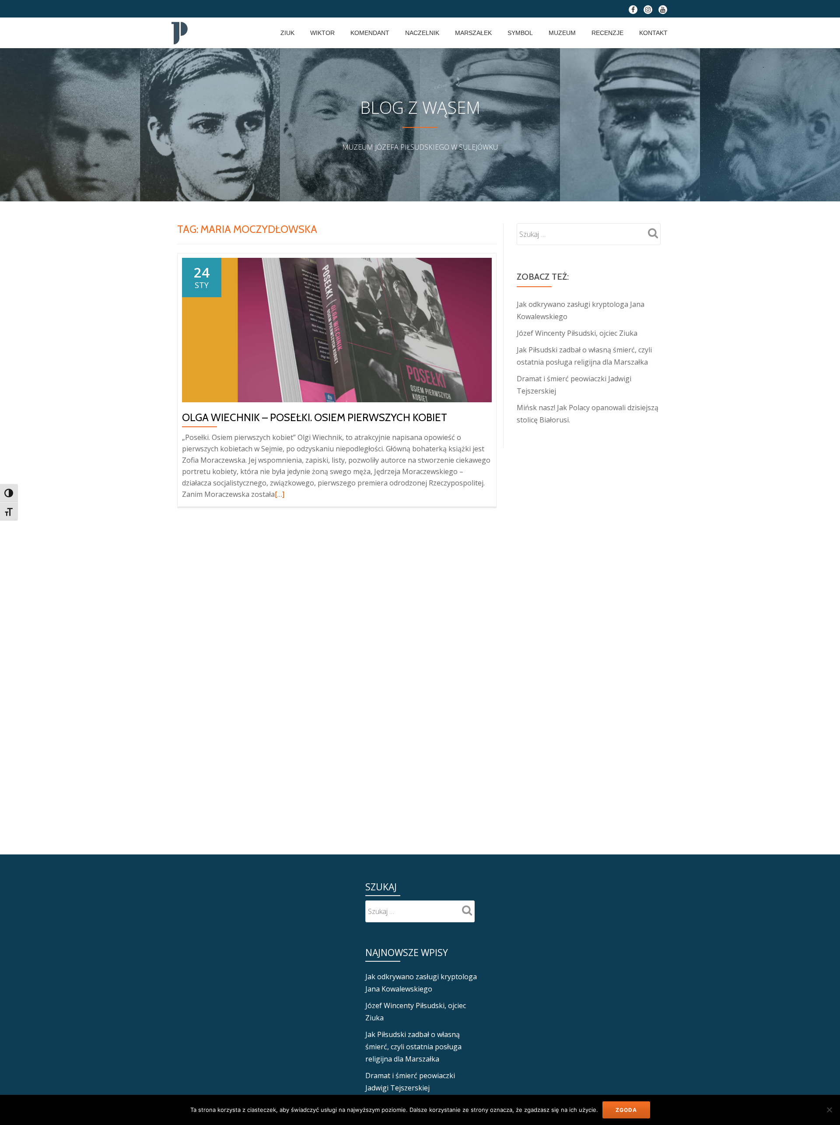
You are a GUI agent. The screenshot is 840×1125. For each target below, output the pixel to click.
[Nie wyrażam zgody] (829, 1109)
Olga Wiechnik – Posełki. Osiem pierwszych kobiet (314, 417)
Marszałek (473, 32)
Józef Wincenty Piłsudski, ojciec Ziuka (577, 333)
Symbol (520, 32)
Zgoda (626, 1110)
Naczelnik (422, 32)
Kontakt (653, 32)
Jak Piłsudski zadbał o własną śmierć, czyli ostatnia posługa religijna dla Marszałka (413, 1047)
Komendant (369, 32)
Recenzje (607, 32)
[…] (279, 494)
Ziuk (287, 32)
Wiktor (322, 32)
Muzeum (562, 32)
